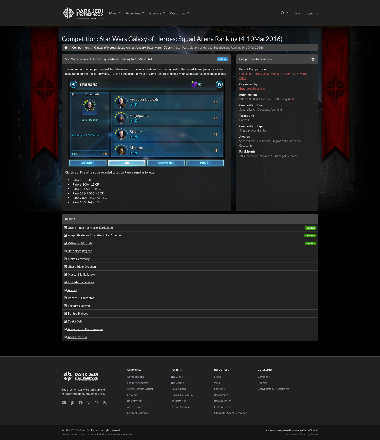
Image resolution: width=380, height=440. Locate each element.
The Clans (177, 376)
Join (298, 13)
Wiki (217, 382)
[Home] (66, 47)
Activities (133, 13)
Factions (219, 388)
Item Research (223, 400)
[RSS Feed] (104, 403)
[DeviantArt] (72, 403)
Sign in (311, 13)
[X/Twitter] (96, 403)
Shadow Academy (138, 382)
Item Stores (221, 394)
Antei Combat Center (140, 388)
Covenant (264, 376)
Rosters (155, 13)
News (217, 376)
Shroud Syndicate (181, 407)
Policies (262, 382)
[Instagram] (88, 403)
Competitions (81, 47)
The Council (178, 382)
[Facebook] (80, 403)
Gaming (132, 394)
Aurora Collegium (182, 394)
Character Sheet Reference (230, 412)
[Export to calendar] (292, 99)
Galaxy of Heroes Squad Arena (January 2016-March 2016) (133, 47)
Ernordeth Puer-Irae (252, 88)
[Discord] (64, 403)
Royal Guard (178, 388)
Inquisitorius (178, 400)
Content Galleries (138, 412)
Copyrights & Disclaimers (273, 388)
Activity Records (137, 407)
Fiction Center (223, 407)
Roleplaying (134, 400)
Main (113, 13)
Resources (178, 13)
